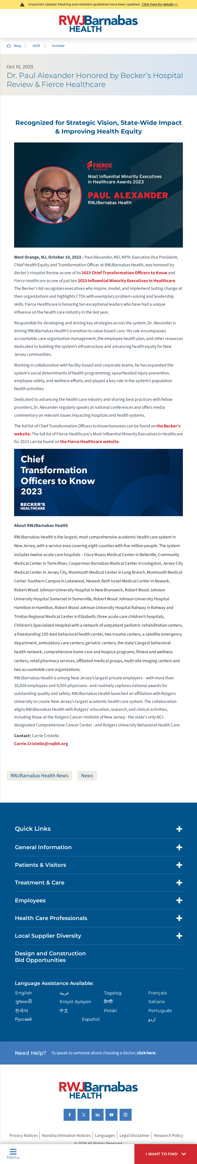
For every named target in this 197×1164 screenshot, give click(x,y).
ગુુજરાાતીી (23, 1001)
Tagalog (113, 992)
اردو (152, 1019)
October (58, 46)
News (87, 775)
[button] (165, 1154)
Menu (13, 1157)
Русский (23, 1019)
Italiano (156, 1001)
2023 (36, 46)
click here (146, 1053)
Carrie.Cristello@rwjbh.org (41, 743)
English (23, 992)
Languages (105, 1135)
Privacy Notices (23, 1135)
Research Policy (168, 1135)
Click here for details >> (159, 4)
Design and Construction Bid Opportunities (50, 956)
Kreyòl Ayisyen (75, 1001)
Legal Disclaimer (135, 1135)
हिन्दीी (108, 1001)
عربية (64, 992)
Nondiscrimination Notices (66, 1135)
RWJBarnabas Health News (39, 775)
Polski (110, 1010)
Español (91, 1019)
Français (157, 992)
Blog (17, 46)
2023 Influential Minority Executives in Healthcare (126, 281)
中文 (64, 1010)
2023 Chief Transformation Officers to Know (124, 273)
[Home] (98, 23)
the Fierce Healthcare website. (90, 441)
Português (160, 1010)
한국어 (21, 1010)
